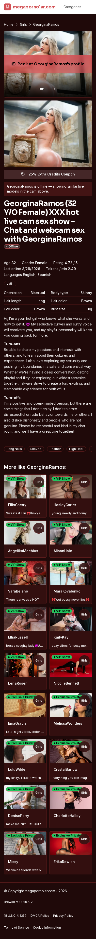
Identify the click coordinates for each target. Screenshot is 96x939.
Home (9, 24)
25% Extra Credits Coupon (54, 175)
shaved (35, 449)
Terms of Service (16, 927)
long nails (14, 449)
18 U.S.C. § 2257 (15, 915)
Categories (72, 7)
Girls (23, 24)
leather (55, 449)
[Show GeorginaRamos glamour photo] (54, 88)
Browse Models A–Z (18, 902)
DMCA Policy (40, 915)
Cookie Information (47, 927)
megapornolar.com (31, 7)
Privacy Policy (63, 915)
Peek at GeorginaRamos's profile (51, 65)
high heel (76, 449)
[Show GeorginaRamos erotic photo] (41, 88)
